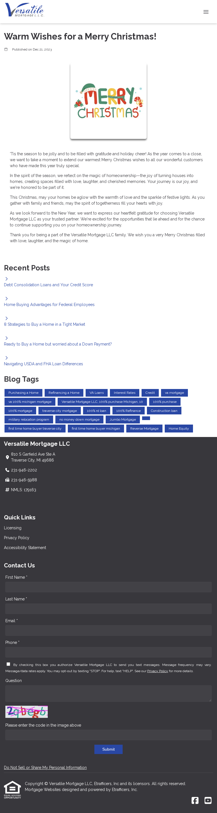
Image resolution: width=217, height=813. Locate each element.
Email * (11, 621)
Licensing (12, 528)
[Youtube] (208, 801)
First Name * (16, 577)
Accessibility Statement (25, 547)
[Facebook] (195, 801)
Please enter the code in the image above (43, 725)
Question (13, 680)
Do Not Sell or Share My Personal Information (45, 767)
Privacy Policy (16, 538)
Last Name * (16, 599)
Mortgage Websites (43, 789)
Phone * (12, 642)
